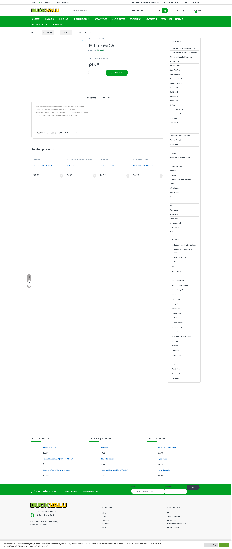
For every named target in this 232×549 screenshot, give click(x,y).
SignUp (193, 487)
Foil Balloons (66, 33)
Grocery (173, 149)
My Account (196, 2)
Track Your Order (172, 2)
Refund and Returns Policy (177, 524)
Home (33, 33)
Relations (175, 346)
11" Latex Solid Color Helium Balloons (183, 52)
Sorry (173, 360)
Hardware (173, 162)
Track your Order (173, 516)
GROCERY (36, 19)
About (104, 516)
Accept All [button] (224, 545)
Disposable (174, 118)
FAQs (169, 513)
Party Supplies (175, 192)
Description (90, 98)
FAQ (104, 527)
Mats (172, 184)
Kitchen (173, 171)
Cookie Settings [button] (211, 545)
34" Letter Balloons (179, 257)
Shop (185, 2)
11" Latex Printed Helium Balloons (182, 48)
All (89, 39)
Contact (105, 520)
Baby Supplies (175, 74)
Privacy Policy (172, 520)
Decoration (81, 159)
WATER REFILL (151, 19)
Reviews (106, 98)
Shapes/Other (177, 355)
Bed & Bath (174, 92)
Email (133, 486)
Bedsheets (174, 96)
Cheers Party (73, 159)
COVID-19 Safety (176, 109)
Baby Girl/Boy (175, 70)
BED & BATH (64, 19)
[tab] (90, 99)
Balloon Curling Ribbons (178, 79)
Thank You (102, 39)
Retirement (174, 210)
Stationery (174, 214)
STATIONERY (135, 19)
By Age (172, 105)
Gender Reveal (175, 140)
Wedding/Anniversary (180, 374)
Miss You (175, 341)
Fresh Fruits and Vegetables (180, 136)
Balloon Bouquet (178, 280)
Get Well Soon (177, 327)
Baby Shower (176, 276)
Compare (106, 58)
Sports (174, 364)
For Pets (146, 159)
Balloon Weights (176, 83)
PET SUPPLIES (166, 19)
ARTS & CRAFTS (118, 19)
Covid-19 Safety (176, 114)
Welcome (173, 232)
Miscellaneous (175, 188)
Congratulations (178, 304)
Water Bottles (175, 227)
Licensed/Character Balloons (180, 179)
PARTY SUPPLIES (57, 25)
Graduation (174, 144)
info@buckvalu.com (63, 2)
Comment (167, 486)
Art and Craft (175, 61)
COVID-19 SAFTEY (39, 25)
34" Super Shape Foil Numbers (181, 57)
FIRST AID (179, 19)
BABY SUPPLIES (101, 19)
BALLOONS (49, 19)
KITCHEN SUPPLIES (82, 19)
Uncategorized (175, 223)
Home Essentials (176, 166)
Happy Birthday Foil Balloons (180, 157)
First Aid (173, 127)
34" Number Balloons (179, 262)
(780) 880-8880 (46, 2)
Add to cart (117, 73)
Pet (171, 197)
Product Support (173, 527)
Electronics (174, 122)
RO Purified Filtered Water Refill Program (146, 2)
